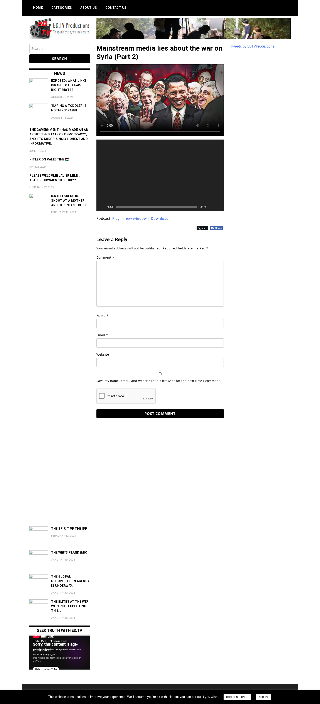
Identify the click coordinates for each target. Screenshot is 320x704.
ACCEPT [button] (263, 697)
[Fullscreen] (218, 207)
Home (38, 8)
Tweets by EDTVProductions (252, 46)
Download (160, 218)
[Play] (102, 207)
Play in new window (129, 218)
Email (102, 335)
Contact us (115, 8)
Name (102, 316)
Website (102, 354)
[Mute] (211, 207)
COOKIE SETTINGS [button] (237, 697)
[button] (160, 175)
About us (88, 8)
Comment (105, 257)
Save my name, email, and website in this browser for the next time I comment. (158, 381)
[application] (160, 175)
